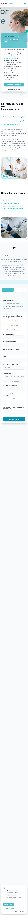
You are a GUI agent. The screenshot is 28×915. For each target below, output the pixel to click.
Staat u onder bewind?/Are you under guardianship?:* (12, 394)
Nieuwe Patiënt (8, 290)
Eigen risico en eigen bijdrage (12, 206)
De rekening (6, 201)
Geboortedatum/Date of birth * (11, 364)
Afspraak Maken (20, 290)
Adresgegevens (7, 373)
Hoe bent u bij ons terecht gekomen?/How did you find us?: (13, 408)
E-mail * (5, 356)
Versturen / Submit (14, 419)
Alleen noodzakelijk (9, 908)
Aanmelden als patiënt (13, 84)
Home (5, 36)
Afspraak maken (15, 89)
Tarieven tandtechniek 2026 (11, 124)
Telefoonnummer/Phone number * (11, 349)
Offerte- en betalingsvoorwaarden (13, 208)
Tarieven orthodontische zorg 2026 (13, 121)
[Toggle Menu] (25, 3)
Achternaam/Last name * (9, 341)
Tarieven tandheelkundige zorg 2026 (14, 117)
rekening (20, 261)
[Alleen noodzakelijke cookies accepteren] (24, 888)
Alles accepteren (8, 904)
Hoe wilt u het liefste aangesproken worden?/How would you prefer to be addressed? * (12, 316)
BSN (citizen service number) (14, 385)
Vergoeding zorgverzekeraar (11, 203)
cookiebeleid (10, 899)
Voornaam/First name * (9, 334)
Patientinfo (11, 36)
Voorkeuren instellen (19, 911)
